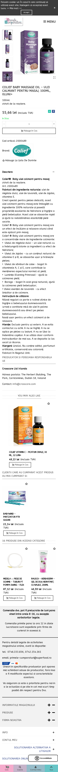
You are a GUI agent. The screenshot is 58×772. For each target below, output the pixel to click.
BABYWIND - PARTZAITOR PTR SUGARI (11, 517)
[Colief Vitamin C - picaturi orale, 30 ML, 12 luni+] (29, 425)
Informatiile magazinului (18, 705)
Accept (26, 12)
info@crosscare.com (24, 384)
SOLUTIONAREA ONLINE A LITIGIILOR (23, 758)
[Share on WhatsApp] (49, 111)
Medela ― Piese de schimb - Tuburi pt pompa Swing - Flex (13, 582)
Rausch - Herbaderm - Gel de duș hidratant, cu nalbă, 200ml (43, 582)
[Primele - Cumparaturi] (13, 21)
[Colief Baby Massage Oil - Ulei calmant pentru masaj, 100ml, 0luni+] (54, 77)
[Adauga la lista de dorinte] (48, 403)
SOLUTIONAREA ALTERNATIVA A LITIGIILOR (32, 749)
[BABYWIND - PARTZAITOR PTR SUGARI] (15, 496)
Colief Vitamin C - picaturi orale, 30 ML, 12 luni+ (28, 454)
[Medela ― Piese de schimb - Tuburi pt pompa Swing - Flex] (15, 561)
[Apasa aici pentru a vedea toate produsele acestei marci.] (21, 151)
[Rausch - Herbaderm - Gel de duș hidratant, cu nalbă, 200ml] (43, 561)
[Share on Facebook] (53, 111)
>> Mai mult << (14, 8)
